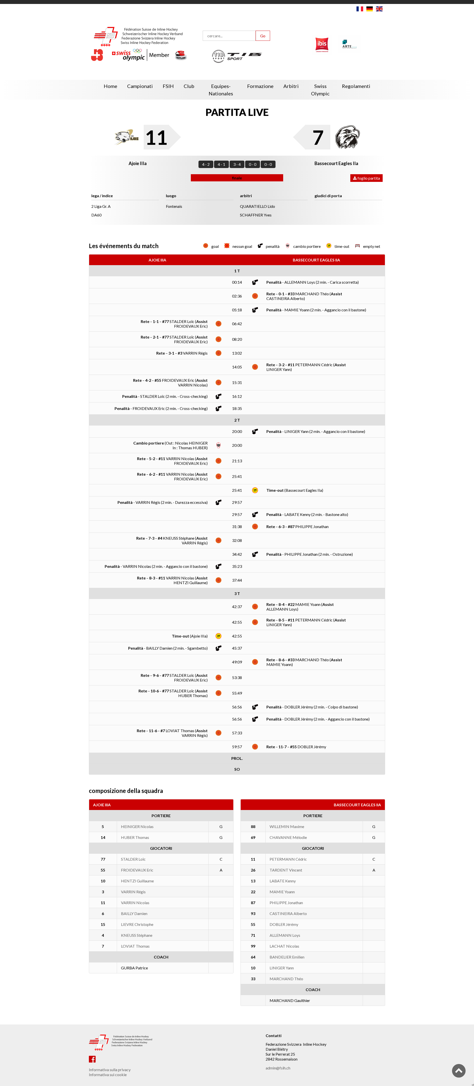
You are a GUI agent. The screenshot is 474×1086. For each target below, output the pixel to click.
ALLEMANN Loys (285, 935)
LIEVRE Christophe (137, 924)
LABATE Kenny (283, 880)
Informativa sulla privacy (110, 1069)
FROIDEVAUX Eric (137, 870)
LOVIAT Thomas (135, 946)
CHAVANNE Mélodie (288, 837)
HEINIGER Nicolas (137, 826)
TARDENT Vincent (286, 870)
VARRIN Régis (133, 891)
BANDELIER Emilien (287, 957)
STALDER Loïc (133, 859)
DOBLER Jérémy (284, 924)
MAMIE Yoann (282, 891)
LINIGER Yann (282, 967)
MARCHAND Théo (286, 978)
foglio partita (368, 178)
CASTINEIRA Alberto (288, 913)
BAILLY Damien (134, 913)
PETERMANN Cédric (288, 859)
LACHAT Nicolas (284, 946)
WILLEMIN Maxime (287, 826)
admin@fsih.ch (278, 1067)
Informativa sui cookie (108, 1074)
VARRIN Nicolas (135, 902)
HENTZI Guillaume (137, 880)
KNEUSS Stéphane (136, 935)
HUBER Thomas (135, 837)
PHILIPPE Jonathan (286, 902)
